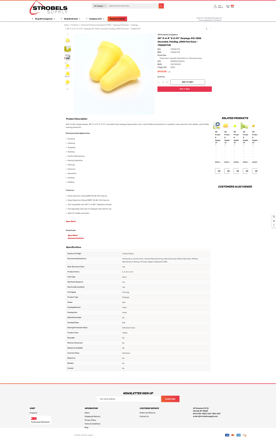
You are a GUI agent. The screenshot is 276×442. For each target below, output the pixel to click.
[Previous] (207, 29)
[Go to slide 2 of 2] (67, 89)
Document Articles (76, 238)
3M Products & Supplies (167, 35)
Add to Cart (187, 82)
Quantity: (161, 77)
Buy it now (185, 89)
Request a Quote (117, 19)
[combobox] (128, 6)
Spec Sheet (71, 221)
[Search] (161, 6)
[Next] (210, 29)
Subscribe (170, 399)
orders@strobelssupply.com (213, 18)
